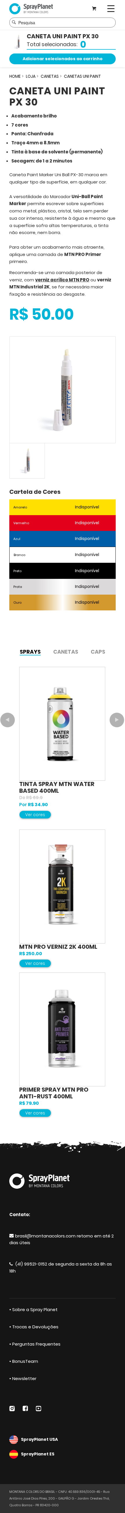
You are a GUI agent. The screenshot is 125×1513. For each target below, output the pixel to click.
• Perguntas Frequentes (34, 1344)
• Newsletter (22, 1378)
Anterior (7, 720)
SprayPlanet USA (39, 1439)
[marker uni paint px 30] (62, 389)
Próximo (117, 720)
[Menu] (111, 9)
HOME (15, 76)
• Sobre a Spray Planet (33, 1309)
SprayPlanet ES (37, 1454)
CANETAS (50, 76)
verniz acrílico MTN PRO (62, 280)
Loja (30, 76)
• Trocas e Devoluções (33, 1327)
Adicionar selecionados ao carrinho (63, 59)
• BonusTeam (23, 1361)
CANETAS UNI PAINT (82, 76)
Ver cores (35, 815)
